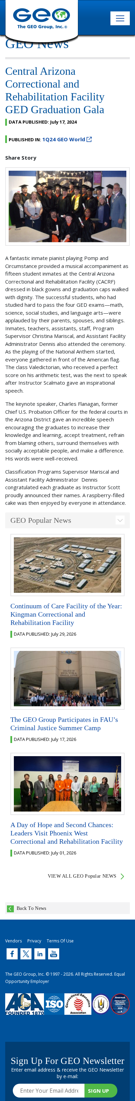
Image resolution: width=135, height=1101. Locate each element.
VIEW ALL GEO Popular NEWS (82, 876)
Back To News (31, 908)
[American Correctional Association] (24, 1009)
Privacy (34, 941)
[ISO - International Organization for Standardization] (54, 1009)
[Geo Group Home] (41, 22)
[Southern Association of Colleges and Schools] (100, 1009)
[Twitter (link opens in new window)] (12, 954)
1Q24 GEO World (63, 139)
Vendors (13, 941)
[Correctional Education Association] (77, 1009)
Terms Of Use (60, 941)
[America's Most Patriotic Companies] (120, 1009)
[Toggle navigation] (120, 18)
